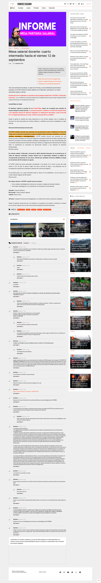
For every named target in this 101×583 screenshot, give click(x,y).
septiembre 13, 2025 (25, 416)
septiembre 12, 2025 (25, 331)
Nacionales (52, 8)
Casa (10, 48)
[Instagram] (67, 4)
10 (73, 376)
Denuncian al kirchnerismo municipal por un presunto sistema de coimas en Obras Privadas (80, 208)
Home (13, 8)
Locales (28, 8)
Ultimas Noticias (25, 48)
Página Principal (42, 572)
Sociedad (20, 8)
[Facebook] (65, 4)
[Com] (80, 572)
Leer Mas (73, 215)
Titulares (16, 48)
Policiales (36, 8)
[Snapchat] (76, 4)
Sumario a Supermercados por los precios (49, 81)
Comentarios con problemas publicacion (49, 84)
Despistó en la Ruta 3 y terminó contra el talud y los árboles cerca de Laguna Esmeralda (83, 119)
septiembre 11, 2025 (25, 265)
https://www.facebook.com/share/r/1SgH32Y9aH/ (26, 391)
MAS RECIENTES (75, 101)
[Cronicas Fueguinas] (24, 4)
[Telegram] (79, 4)
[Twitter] (73, 4)
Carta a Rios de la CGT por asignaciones (49, 79)
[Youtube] (70, 4)
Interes (44, 8)
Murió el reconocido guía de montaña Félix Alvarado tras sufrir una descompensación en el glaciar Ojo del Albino (80, 362)
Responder (15, 252)
